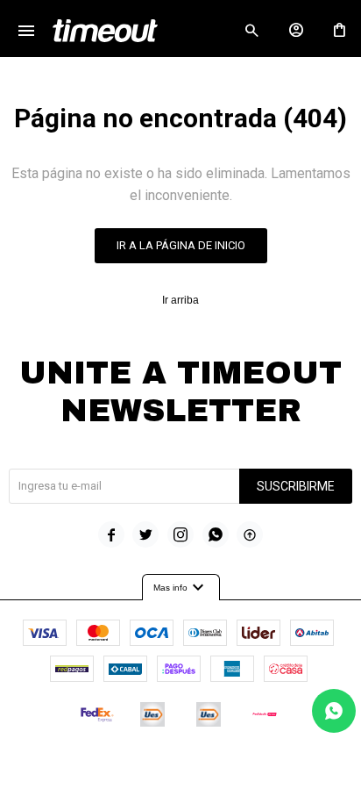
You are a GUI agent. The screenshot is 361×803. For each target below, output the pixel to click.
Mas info (181, 588)
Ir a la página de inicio (181, 245)
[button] (251, 31)
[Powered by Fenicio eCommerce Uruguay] (253, 767)
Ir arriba (180, 300)
